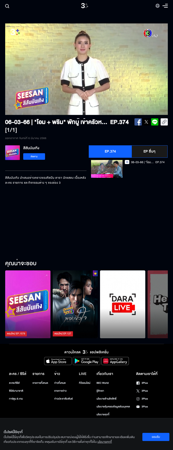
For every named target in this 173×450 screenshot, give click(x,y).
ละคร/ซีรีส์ (14, 383)
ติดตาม (34, 156)
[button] (37, 69)
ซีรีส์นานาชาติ (16, 391)
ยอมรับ (156, 437)
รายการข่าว (60, 391)
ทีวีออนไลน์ (84, 383)
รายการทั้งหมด (40, 383)
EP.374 (110, 151)
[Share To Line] (154, 122)
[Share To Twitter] (146, 122)
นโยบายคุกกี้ (102, 414)
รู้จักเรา (100, 391)
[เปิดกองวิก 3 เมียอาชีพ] (75, 304)
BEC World (102, 383)
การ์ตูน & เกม (16, 399)
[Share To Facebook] (138, 122)
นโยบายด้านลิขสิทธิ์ (106, 399)
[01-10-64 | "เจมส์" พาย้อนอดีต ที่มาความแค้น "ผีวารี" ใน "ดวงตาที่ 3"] (27, 304)
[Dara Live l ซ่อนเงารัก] (122, 304)
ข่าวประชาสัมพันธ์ (63, 399)
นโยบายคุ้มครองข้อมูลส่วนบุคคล (113, 406)
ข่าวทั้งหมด (60, 383)
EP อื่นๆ (149, 151)
